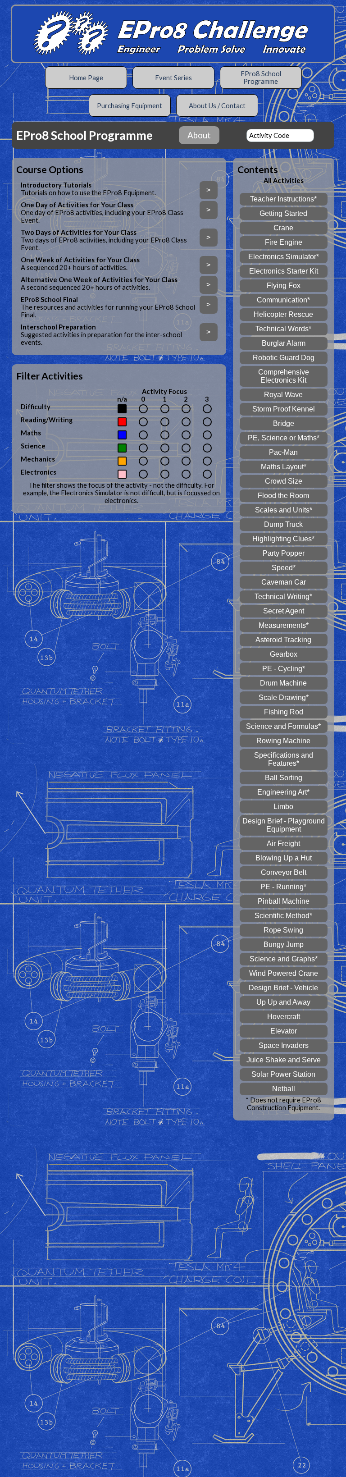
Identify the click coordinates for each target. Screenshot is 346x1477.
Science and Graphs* (284, 959)
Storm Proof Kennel (283, 409)
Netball (283, 1089)
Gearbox (283, 654)
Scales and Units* (283, 510)
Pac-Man (283, 452)
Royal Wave (283, 394)
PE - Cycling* (283, 668)
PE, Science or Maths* (283, 438)
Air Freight (283, 843)
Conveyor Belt (283, 872)
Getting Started (283, 213)
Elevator (283, 1031)
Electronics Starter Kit (283, 271)
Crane (283, 228)
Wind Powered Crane (283, 973)
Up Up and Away (283, 1002)
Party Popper (284, 553)
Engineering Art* (283, 792)
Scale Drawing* (284, 697)
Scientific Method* (283, 915)
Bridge (283, 423)
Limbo (283, 806)
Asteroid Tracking (283, 640)
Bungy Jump (284, 944)
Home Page (86, 78)
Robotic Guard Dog (283, 357)
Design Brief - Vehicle (283, 988)
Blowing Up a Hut (283, 858)
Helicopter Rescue (283, 314)
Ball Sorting (283, 778)
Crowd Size (283, 481)
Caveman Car (283, 582)
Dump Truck (283, 524)
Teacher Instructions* (283, 199)
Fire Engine (283, 242)
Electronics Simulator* (283, 257)
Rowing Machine (283, 741)
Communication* (283, 300)
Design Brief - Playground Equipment (283, 825)
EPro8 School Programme (261, 77)
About (199, 135)
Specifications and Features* (283, 759)
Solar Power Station (283, 1074)
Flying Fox (283, 285)
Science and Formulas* (283, 726)
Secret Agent (283, 611)
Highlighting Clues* (283, 539)
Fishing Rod (283, 712)
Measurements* (284, 625)
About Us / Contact (217, 106)
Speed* (284, 568)
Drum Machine (283, 683)
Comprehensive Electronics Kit (283, 376)
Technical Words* (283, 329)
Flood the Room (283, 495)
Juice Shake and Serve (283, 1060)
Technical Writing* (283, 596)
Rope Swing (283, 930)
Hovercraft (283, 1016)
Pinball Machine (284, 901)
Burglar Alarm (283, 343)
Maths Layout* (283, 467)
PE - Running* (283, 887)
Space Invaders (284, 1045)
